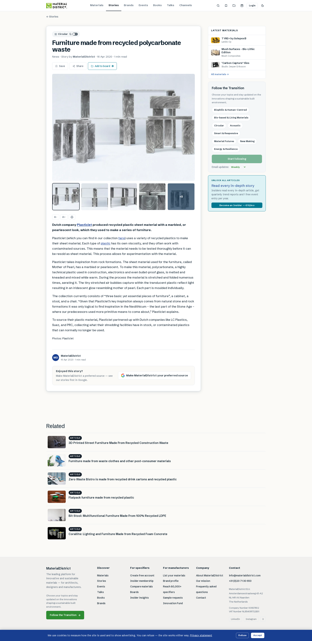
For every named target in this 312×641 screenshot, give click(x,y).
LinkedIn (235, 619)
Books (157, 5)
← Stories (52, 16)
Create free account (142, 575)
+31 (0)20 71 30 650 (240, 581)
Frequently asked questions (206, 589)
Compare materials (141, 586)
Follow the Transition (65, 615)
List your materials (174, 575)
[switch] (73, 34)
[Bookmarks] (226, 5)
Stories (114, 5)
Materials (96, 5)
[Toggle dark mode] (262, 5)
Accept (257, 635)
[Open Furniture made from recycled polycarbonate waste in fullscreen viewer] (123, 127)
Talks (170, 5)
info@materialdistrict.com (245, 575)
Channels (185, 5)
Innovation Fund (173, 603)
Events (143, 5)
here (121, 238)
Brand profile (171, 581)
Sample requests (173, 597)
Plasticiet (84, 225)
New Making (247, 141)
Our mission (203, 581)
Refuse (242, 635)
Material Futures (224, 141)
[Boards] (234, 5)
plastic (105, 243)
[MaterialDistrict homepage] (56, 5)
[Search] (218, 5)
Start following (237, 158)
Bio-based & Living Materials (231, 117)
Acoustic (235, 125)
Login (252, 5)
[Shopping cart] (242, 5)
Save (62, 66)
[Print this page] (72, 217)
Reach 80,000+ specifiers (172, 589)
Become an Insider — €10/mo (236, 205)
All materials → (220, 74)
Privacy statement (201, 635)
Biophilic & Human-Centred (230, 109)
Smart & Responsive (226, 133)
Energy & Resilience (226, 148)
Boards (134, 592)
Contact (201, 597)
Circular (63, 33)
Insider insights (139, 597)
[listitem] (66, 196)
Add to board (102, 66)
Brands (129, 5)
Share (79, 66)
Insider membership (141, 581)
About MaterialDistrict (209, 575)
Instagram (251, 619)
